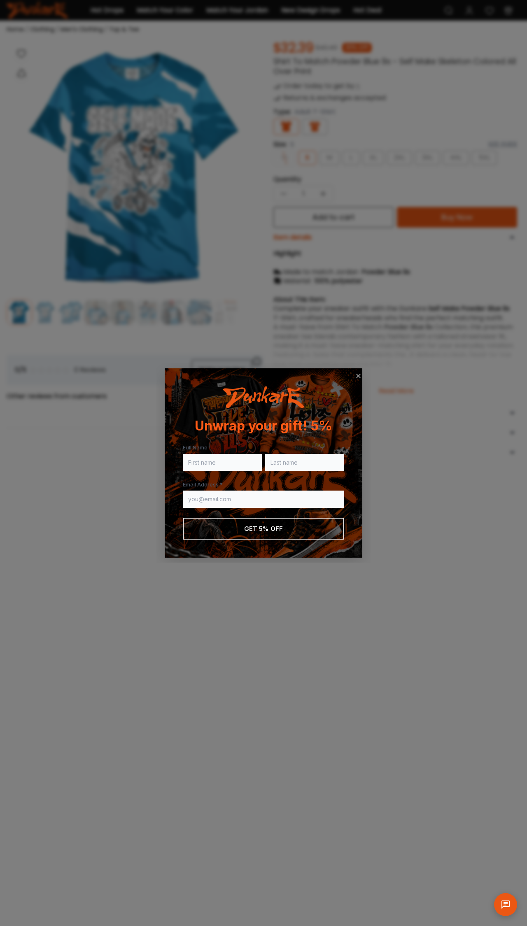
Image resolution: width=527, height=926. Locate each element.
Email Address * (203, 484)
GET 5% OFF (263, 529)
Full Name (195, 447)
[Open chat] (505, 904)
